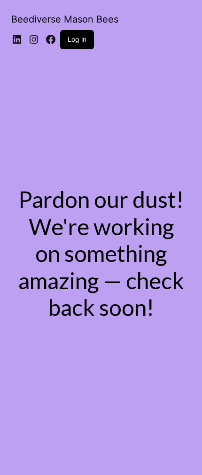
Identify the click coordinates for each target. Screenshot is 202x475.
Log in (77, 39)
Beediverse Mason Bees (64, 19)
